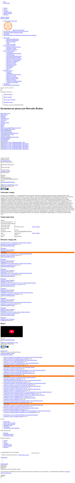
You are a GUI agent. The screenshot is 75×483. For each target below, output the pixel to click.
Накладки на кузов (11, 75)
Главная (5, 8)
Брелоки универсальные (12, 40)
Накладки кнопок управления (13, 58)
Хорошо (3, 475)
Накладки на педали (11, 64)
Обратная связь (4, 463)
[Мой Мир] (5, 189)
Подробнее (3, 248)
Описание (3, 131)
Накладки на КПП (11, 62)
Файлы (2, 139)
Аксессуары (14, 21)
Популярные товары (9, 434)
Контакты (6, 14)
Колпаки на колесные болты (13, 47)
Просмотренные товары (7, 354)
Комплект (3, 130)
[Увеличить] (13, 142)
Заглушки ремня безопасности (14, 56)
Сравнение (12, 249)
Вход (5, 1)
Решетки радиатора (11, 79)
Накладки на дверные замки (13, 60)
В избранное (4, 251)
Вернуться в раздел (5, 127)
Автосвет (8, 72)
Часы (7, 69)
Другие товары (36, 226)
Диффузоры (9, 73)
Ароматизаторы (10, 54)
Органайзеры (9, 66)
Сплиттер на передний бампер (14, 81)
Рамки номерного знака (12, 78)
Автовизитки (9, 52)
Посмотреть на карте (23, 454)
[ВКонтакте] (1, 189)
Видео (2, 141)
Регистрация (7, 3)
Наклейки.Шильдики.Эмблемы (28, 35)
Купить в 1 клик (14, 184)
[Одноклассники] (3, 189)
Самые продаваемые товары (8, 353)
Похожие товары (5, 137)
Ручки (8, 43)
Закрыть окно (4, 350)
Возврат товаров (8, 13)
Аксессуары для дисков (18, 30)
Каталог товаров (5, 17)
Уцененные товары (8, 435)
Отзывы (3, 135)
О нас (5, 9)
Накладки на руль (10, 65)
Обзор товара (4, 129)
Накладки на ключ (11, 41)
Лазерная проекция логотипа (13, 74)
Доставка (6, 10)
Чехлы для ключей (11, 44)
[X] (7, 189)
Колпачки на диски (11, 48)
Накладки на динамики (12, 61)
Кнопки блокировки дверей (13, 57)
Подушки (8, 68)
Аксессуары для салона (22, 31)
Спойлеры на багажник (12, 82)
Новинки (6, 433)
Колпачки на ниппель (11, 49)
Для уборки (6, 34)
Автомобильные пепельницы (13, 53)
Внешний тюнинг (18, 32)
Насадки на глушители (12, 77)
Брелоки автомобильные (12, 39)
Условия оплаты (8, 12)
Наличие (3, 138)
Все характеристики (6, 160)
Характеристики (5, 133)
